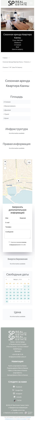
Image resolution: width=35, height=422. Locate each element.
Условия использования (21, 419)
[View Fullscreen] (5, 168)
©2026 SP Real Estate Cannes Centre (17, 405)
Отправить (17, 248)
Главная (5, 58)
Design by (30, 412)
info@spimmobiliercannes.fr (17, 357)
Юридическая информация (18, 407)
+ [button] (5, 161)
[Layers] (29, 162)
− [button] (5, 164)
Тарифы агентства (18, 410)
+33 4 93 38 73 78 (17, 354)
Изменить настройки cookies (13, 413)
